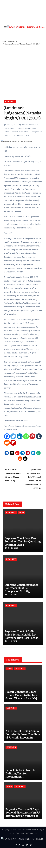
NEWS (21, 513)
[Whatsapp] (26, 436)
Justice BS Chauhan (16, 128)
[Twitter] (13, 436)
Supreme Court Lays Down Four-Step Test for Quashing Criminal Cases (23, 541)
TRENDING (19, 669)
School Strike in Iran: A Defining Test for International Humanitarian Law (20, 774)
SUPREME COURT (22, 135)
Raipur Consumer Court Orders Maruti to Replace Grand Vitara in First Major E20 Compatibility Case (23, 696)
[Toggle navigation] (5, 26)
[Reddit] (7, 443)
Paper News (20, 833)
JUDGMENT (10, 101)
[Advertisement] (23, 70)
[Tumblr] (39, 436)
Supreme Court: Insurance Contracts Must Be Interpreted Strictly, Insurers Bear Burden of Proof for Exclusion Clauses (22, 591)
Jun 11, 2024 (13, 595)
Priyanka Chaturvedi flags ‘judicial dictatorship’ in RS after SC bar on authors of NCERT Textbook (23, 814)
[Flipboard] (13, 443)
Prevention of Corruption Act (31, 132)
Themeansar (33, 833)
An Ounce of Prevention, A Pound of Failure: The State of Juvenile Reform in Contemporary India (23, 735)
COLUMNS (11, 708)
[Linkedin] (20, 436)
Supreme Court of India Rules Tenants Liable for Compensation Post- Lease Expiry (21, 636)
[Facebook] (7, 436)
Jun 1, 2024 (12, 641)
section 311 (9, 135)
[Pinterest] (32, 436)
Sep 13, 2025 (13, 548)
